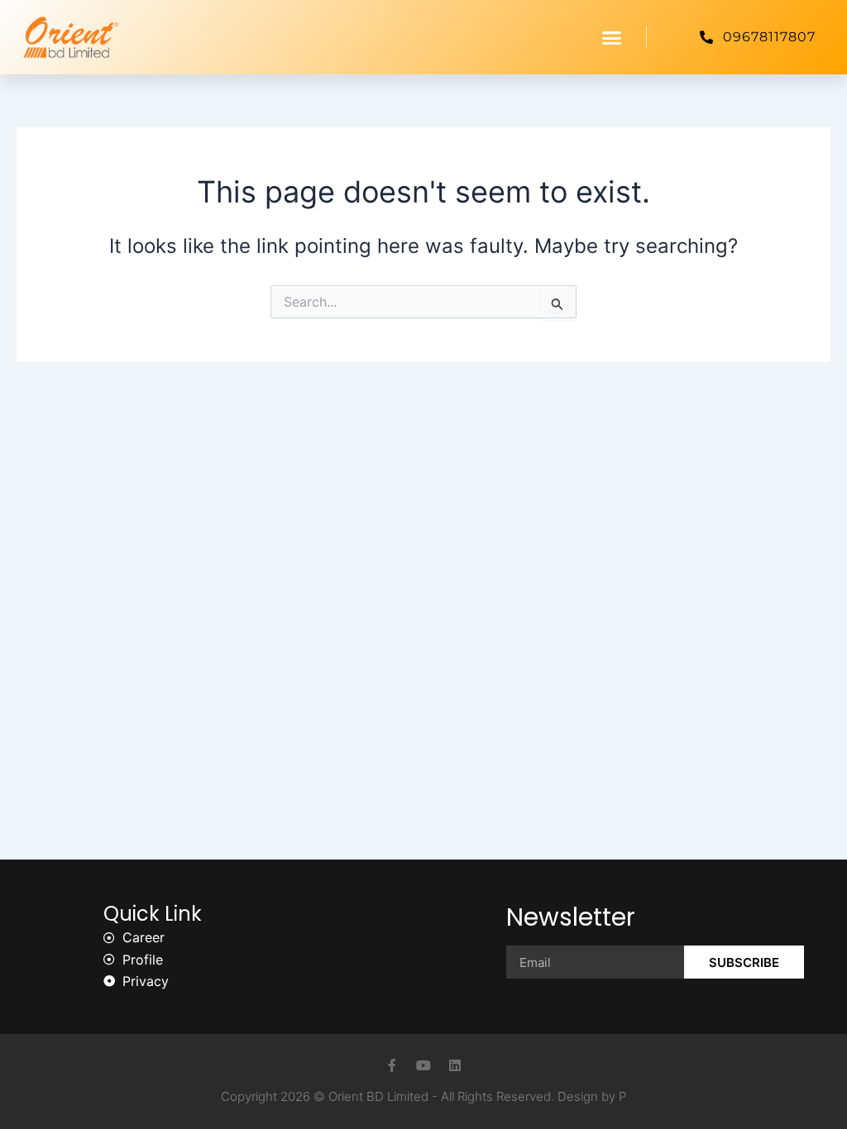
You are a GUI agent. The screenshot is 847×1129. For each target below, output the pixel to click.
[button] (612, 37)
